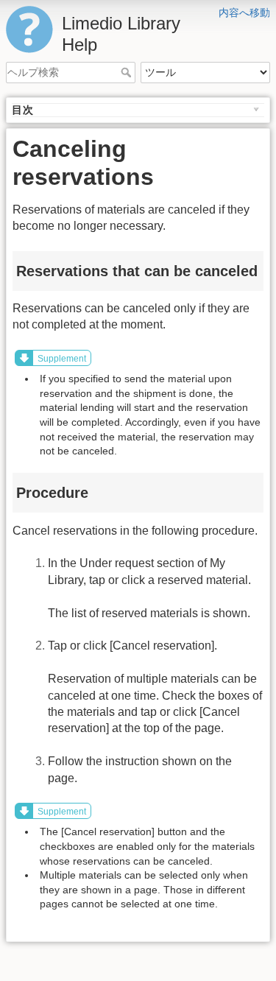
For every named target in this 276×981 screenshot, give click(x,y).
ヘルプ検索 (128, 72)
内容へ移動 (244, 12)
